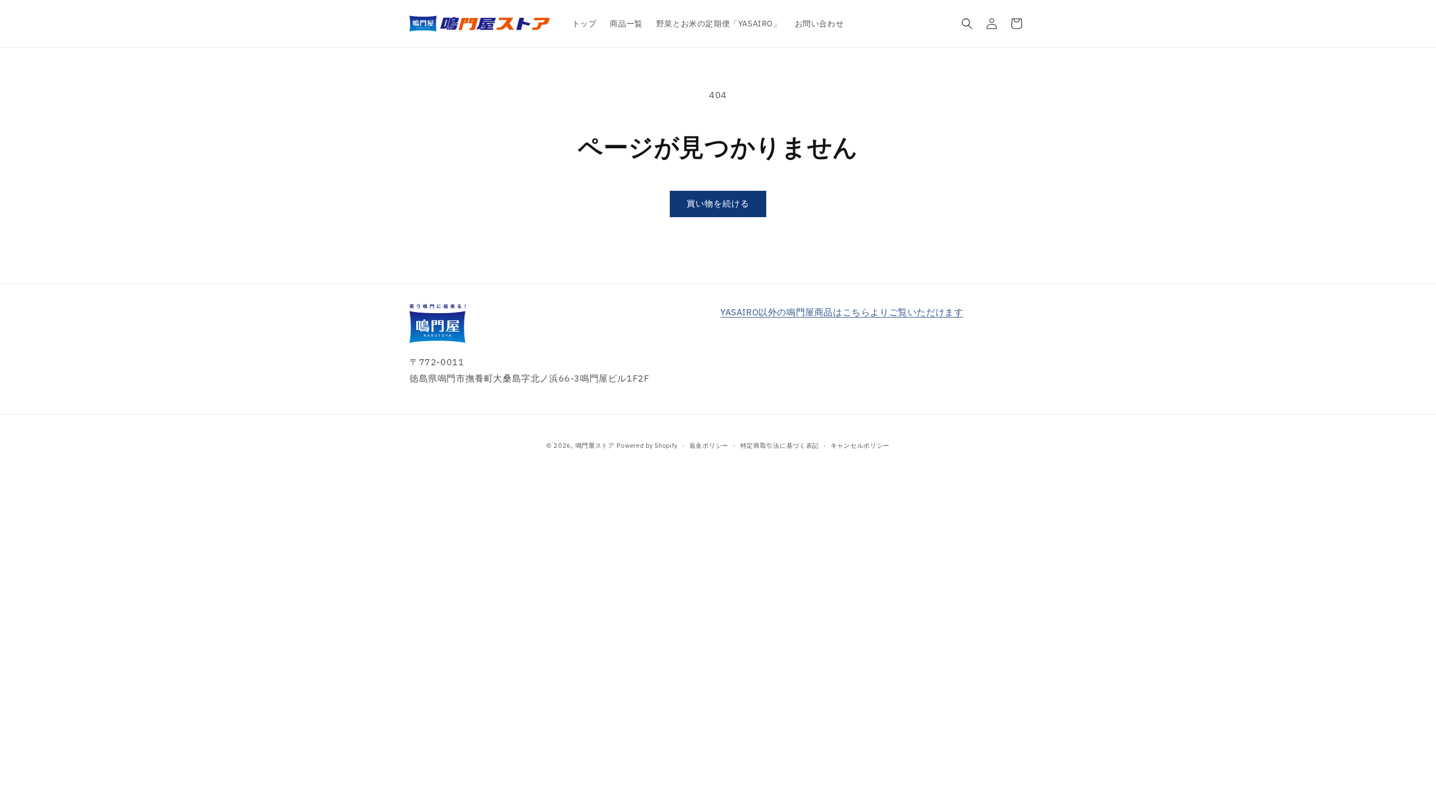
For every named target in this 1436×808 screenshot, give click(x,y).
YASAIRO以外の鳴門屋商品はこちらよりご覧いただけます (841, 312)
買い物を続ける (718, 203)
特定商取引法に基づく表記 (779, 445)
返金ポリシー (709, 445)
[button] (967, 23)
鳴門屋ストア (595, 445)
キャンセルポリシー (860, 445)
